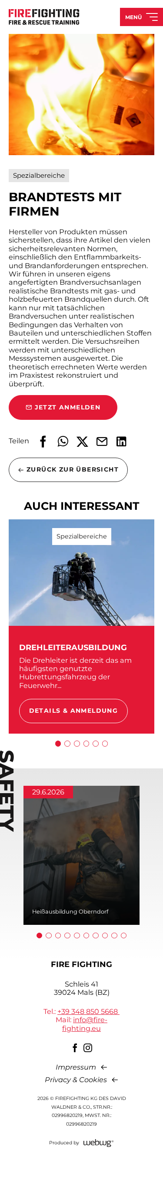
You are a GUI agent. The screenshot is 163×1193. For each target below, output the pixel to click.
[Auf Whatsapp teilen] (62, 441)
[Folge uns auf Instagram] (88, 1048)
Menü (133, 17)
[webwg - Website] (98, 1143)
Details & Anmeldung (73, 710)
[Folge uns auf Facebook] (75, 1048)
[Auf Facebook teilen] (43, 441)
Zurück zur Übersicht (73, 469)
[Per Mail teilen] (102, 441)
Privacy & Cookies (76, 1080)
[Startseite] (44, 16)
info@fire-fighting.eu (84, 1023)
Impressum (76, 1067)
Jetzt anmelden (68, 407)
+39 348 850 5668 (88, 1011)
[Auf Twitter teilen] (82, 441)
